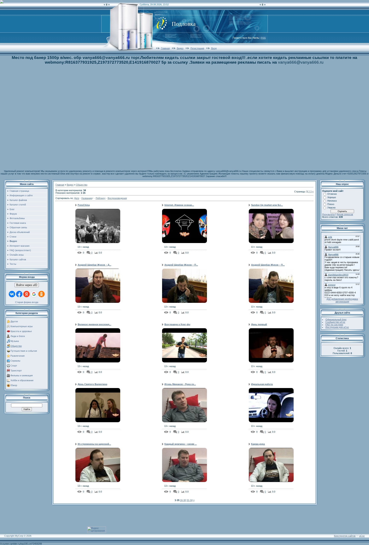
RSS (263, 38)
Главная (165, 48)
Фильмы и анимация (21, 375)
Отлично (332, 194)
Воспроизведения (117, 198)
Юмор (13, 385)
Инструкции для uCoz (337, 327)
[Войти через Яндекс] (26, 294)
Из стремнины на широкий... (94, 444)
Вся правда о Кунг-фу (177, 324)
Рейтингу (100, 198)
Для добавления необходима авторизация (342, 300)
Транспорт (16, 370)
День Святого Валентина (92, 384)
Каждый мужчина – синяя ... (180, 444)
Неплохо (332, 200)
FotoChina (84, 205)
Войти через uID (26, 285)
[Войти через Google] (34, 294)
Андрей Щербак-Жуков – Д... (94, 265)
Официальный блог (336, 319)
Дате (76, 198)
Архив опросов (345, 214)
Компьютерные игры (21, 326)
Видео (180, 48)
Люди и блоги (17, 336)
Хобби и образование (22, 380)
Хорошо (331, 197)
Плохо (330, 204)
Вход (214, 48)
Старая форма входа (26, 302)
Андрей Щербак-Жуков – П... (181, 265)
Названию (86, 198)
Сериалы (15, 360)
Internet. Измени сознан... (179, 205)
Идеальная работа (262, 384)
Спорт (13, 365)
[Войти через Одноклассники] (41, 294)
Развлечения (17, 356)
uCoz (362, 536)
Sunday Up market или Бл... (267, 205)
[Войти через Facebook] (19, 294)
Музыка (14, 341)
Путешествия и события (23, 351)
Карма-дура (258, 444)
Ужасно (331, 207)
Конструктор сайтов (345, 536)
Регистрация (197, 48)
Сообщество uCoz (335, 322)
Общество (16, 346)
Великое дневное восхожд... (94, 324)
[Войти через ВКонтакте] (12, 294)
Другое (14, 321)
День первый (259, 324)
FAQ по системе (334, 324)
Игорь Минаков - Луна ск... (180, 384)
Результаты (328, 214)
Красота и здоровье (21, 331)
